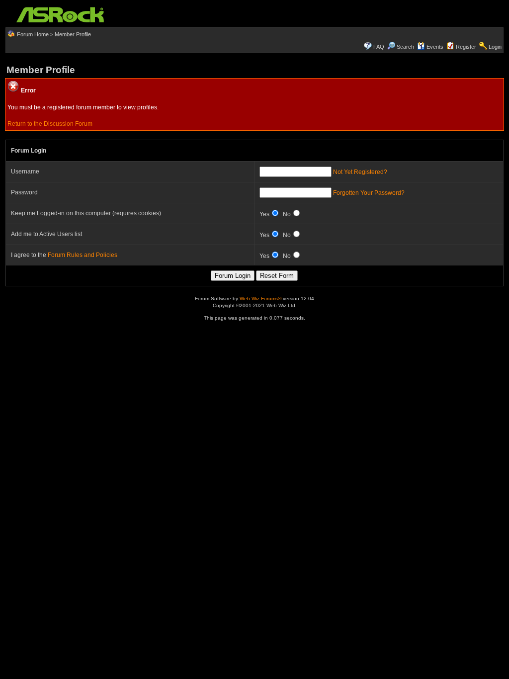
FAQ (378, 47)
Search (405, 47)
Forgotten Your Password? (369, 192)
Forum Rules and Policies (82, 255)
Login (495, 47)
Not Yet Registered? (360, 172)
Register (466, 47)
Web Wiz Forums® (260, 298)
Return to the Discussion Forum (49, 123)
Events (434, 47)
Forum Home (33, 34)
